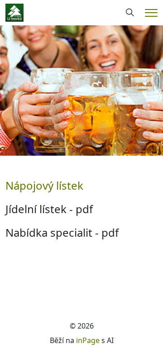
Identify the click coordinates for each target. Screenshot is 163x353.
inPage (88, 340)
